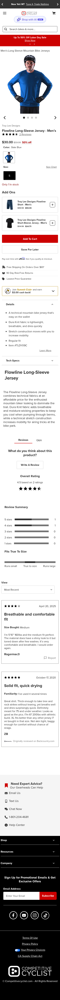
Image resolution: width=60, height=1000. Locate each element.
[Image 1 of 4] (24, 118)
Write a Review (30, 465)
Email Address (12, 888)
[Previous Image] (5, 118)
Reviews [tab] (23, 440)
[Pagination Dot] (25, 44)
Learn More (45, 350)
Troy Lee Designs (11, 125)
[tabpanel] (30, 604)
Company (6, 863)
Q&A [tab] (39, 440)
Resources (7, 852)
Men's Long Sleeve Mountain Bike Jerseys (25, 50)
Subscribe (48, 896)
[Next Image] (55, 118)
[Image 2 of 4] (28, 118)
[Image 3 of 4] (32, 118)
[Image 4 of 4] (36, 118)
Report (52, 658)
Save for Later (30, 249)
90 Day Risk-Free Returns (19, 273)
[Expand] (53, 291)
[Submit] (5, 29)
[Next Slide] (57, 4)
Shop (4, 840)
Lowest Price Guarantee (19, 278)
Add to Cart (30, 239)
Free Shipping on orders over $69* (25, 267)
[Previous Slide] (2, 4)
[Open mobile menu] (5, 13)
